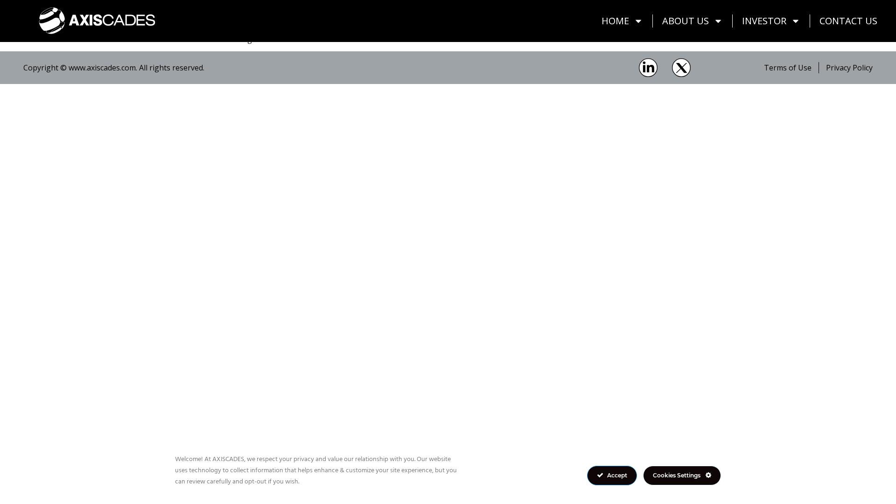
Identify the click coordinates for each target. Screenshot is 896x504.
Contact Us (848, 20)
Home (615, 20)
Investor (764, 20)
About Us (685, 20)
